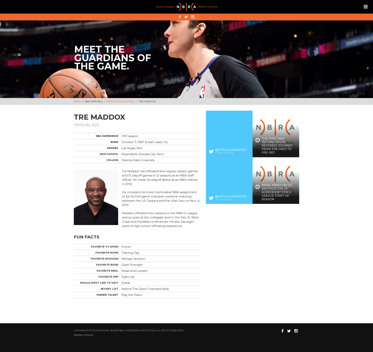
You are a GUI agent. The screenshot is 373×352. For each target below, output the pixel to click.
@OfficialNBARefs (231, 150)
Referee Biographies (121, 101)
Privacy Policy (84, 335)
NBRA (77, 101)
